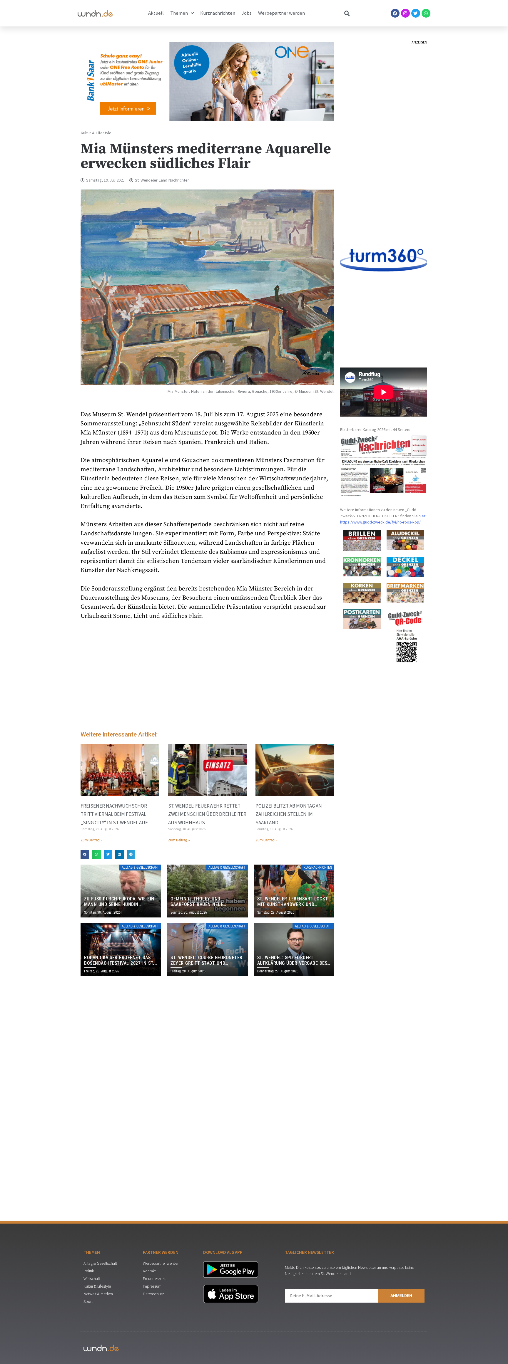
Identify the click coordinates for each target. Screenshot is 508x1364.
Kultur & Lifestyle (96, 132)
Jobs (247, 13)
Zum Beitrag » (91, 840)
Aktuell (156, 13)
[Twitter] (415, 13)
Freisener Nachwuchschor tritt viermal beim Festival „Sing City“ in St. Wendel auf (114, 814)
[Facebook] (395, 13)
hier (422, 516)
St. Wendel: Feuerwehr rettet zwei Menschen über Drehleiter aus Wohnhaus (207, 814)
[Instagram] (405, 13)
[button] (85, 854)
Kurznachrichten (217, 13)
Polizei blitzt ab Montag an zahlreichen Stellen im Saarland (288, 814)
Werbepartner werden (281, 13)
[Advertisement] (207, 677)
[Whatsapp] (426, 13)
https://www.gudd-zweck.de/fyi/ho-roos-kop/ (380, 522)
